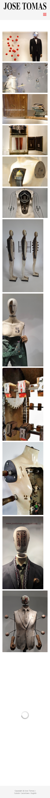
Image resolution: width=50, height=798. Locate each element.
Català (17, 793)
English (33, 793)
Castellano (26, 793)
